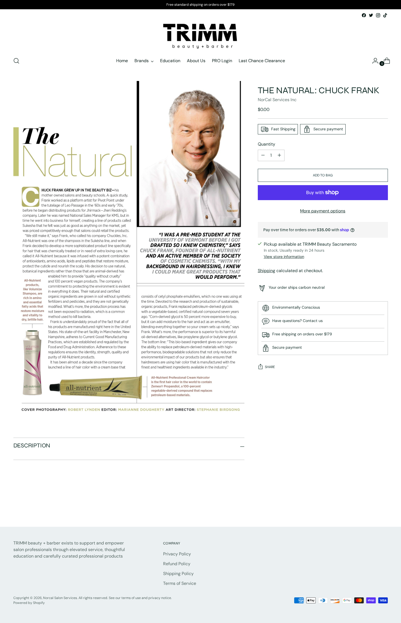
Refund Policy (176, 564)
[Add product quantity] (263, 155)
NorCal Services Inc (277, 100)
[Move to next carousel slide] (383, 507)
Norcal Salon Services (60, 598)
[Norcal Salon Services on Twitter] (371, 15)
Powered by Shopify (29, 603)
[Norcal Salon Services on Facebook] (363, 15)
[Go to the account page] (373, 60)
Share (270, 367)
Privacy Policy (177, 554)
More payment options (322, 211)
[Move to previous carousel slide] (370, 508)
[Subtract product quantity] (279, 155)
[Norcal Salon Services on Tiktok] (385, 15)
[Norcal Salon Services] (200, 35)
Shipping (266, 270)
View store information (284, 256)
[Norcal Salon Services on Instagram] (378, 15)
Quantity (266, 144)
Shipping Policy (178, 573)
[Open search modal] (16, 60)
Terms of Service (179, 583)
